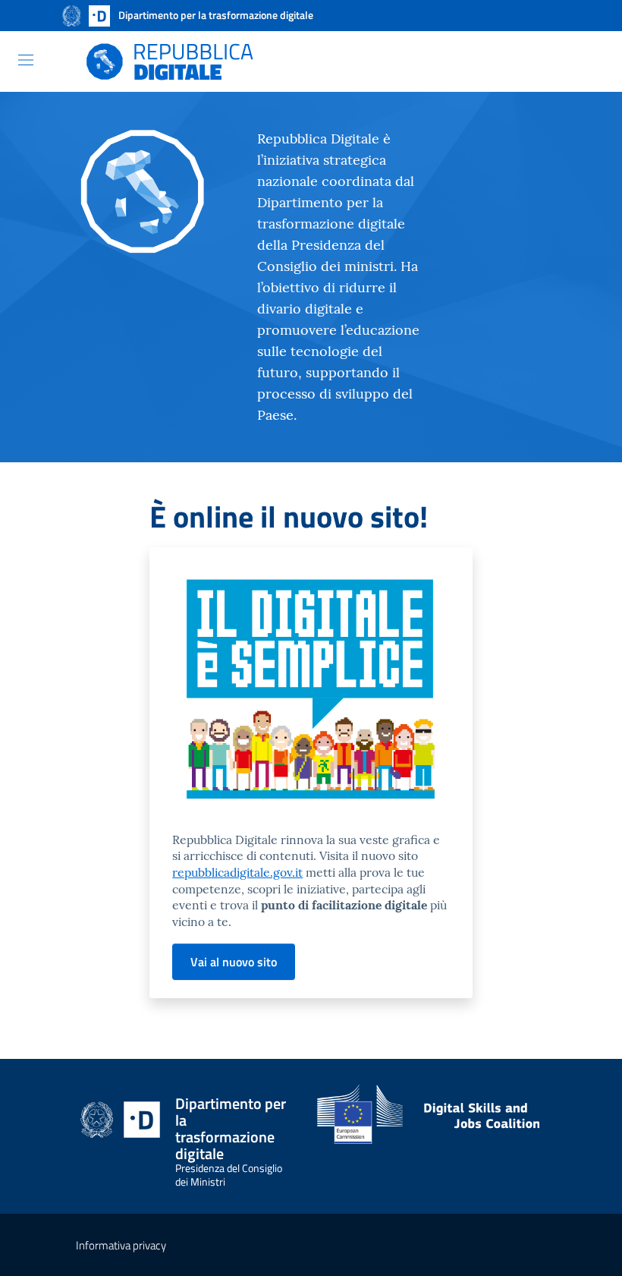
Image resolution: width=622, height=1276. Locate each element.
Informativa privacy (121, 1245)
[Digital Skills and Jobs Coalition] (432, 1121)
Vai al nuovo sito (233, 962)
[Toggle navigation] (26, 60)
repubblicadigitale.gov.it (237, 872)
